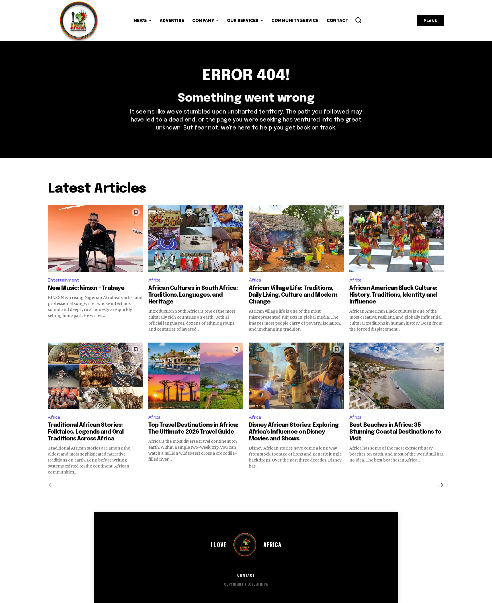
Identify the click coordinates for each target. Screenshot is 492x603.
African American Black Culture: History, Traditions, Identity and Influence (393, 295)
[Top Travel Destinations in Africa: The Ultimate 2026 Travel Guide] (195, 376)
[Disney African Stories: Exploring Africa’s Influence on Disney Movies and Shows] (296, 376)
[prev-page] (52, 485)
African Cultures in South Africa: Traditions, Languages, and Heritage (193, 295)
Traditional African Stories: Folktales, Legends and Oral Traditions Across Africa (86, 432)
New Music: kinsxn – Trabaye (86, 288)
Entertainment (63, 280)
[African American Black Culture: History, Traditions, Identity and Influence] (396, 238)
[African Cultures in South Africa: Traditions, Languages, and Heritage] (195, 238)
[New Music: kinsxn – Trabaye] (95, 238)
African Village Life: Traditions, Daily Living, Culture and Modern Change (293, 295)
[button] (358, 20)
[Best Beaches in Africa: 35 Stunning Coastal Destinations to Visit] (396, 376)
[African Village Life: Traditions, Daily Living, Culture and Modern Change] (296, 238)
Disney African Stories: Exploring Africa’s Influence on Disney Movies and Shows (294, 432)
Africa (154, 280)
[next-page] (439, 485)
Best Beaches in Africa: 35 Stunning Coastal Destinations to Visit (395, 432)
